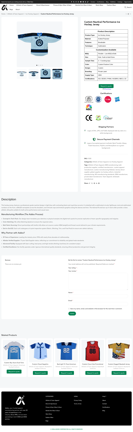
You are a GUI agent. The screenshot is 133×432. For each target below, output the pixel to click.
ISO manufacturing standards (104, 174)
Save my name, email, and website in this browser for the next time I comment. (96, 309)
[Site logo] (4, 7)
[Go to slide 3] (40, 65)
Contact (104, 403)
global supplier (95, 172)
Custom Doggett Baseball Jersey (119, 364)
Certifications (106, 407)
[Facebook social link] (71, 2)
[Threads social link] (78, 2)
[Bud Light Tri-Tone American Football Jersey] (66, 351)
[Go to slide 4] (42, 65)
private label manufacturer (93, 177)
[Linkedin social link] (85, 2)
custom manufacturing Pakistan (104, 170)
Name (70, 292)
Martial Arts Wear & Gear (53, 410)
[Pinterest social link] (83, 2)
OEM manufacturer (121, 174)
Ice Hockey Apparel (32, 14)
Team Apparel (107, 177)
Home (3, 14)
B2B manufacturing (111, 165)
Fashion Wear (49, 417)
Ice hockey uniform (107, 172)
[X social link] (74, 2)
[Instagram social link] (76, 2)
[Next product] (130, 14)
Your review (72, 271)
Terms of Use (77, 403)
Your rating (72, 268)
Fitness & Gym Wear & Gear (54, 407)
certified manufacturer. (105, 167)
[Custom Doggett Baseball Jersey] (119, 351)
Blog (103, 410)
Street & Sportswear (51, 403)
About (104, 400)
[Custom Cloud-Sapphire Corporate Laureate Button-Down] (40, 351)
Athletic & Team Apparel (15, 14)
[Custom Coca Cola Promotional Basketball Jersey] (92, 351)
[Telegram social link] (99, 183)
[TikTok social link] (88, 2)
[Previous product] (126, 14)
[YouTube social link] (81, 2)
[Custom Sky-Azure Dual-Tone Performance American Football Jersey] (14, 350)
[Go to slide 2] (38, 65)
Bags (47, 421)
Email (70, 300)
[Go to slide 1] (36, 65)
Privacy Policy (78, 400)
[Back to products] (128, 14)
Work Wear (49, 414)
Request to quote (106, 86)
